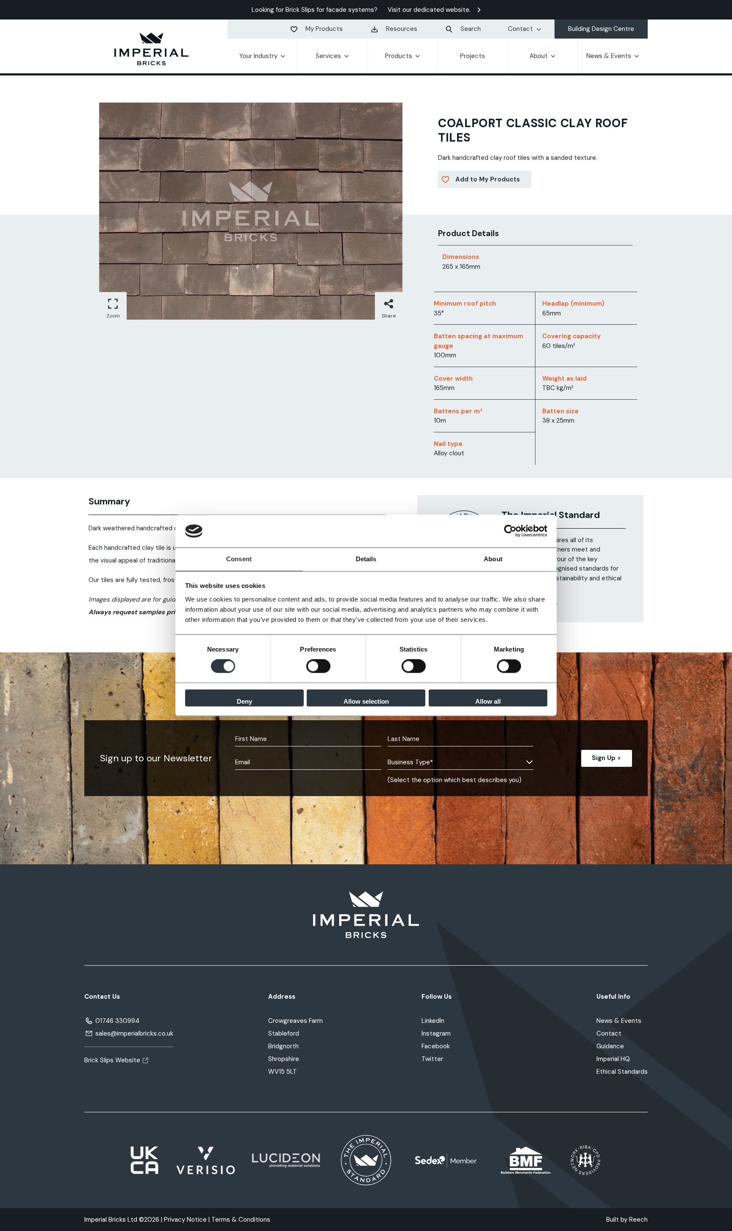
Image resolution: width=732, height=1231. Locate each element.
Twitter (432, 1059)
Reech (638, 1219)
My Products (324, 29)
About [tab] (493, 559)
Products (398, 56)
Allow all (488, 701)
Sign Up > (606, 758)
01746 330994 (117, 1021)
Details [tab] (366, 559)
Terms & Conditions (240, 1219)
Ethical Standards (622, 1071)
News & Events (608, 56)
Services (328, 56)
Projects (472, 56)
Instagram (436, 1033)
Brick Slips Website (112, 1060)
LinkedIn (432, 1021)
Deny (244, 701)
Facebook (435, 1046)
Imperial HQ (613, 1059)
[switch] (318, 666)
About (539, 56)
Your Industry (258, 56)
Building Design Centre (601, 29)
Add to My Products (487, 179)
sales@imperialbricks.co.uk (134, 1033)
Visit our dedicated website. (429, 10)
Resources (401, 29)
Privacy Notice (185, 1219)
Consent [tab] (239, 559)
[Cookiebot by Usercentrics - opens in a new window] (510, 531)
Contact (520, 29)
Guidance (610, 1046)
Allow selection (366, 701)
